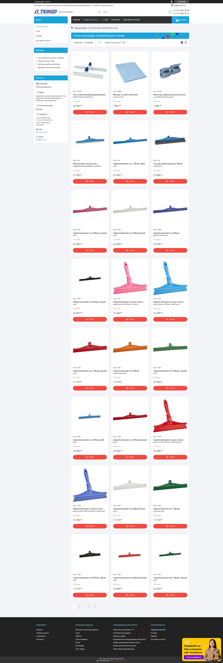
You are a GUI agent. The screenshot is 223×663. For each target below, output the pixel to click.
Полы (78, 633)
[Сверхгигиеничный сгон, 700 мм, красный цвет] (130, 416)
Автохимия (80, 646)
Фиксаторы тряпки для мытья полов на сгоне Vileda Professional (169, 96)
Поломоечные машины (122, 633)
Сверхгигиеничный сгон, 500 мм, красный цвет (130, 579)
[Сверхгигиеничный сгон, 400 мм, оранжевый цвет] (130, 347)
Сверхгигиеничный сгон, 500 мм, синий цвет (88, 441)
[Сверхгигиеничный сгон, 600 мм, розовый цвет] (90, 209)
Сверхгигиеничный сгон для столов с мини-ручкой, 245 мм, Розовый (128, 303)
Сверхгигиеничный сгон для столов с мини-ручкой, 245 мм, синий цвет (168, 303)
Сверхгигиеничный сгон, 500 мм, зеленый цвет (170, 372)
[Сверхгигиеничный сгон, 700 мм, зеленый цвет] (170, 554)
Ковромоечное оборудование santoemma (129, 639)
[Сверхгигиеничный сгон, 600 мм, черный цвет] (90, 278)
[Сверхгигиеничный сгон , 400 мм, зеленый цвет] (170, 485)
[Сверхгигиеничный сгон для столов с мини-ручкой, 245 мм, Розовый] (130, 278)
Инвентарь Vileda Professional (124, 646)
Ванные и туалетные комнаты (87, 630)
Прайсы (154, 636)
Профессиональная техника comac (126, 642)
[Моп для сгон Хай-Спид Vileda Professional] (130, 71)
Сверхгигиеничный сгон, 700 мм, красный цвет (130, 441)
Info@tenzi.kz (41, 140)
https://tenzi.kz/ (42, 132)
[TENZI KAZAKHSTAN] (45, 12)
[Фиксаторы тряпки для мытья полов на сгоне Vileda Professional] (170, 71)
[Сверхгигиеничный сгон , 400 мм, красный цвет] (90, 347)
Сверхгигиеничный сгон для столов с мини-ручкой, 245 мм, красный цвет (168, 441)
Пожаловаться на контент (118, 661)
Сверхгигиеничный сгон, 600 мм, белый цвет (129, 234)
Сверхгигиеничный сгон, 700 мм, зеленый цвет (170, 579)
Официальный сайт (158, 630)
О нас (105, 20)
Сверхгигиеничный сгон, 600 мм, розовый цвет (90, 234)
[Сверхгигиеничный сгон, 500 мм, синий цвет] (90, 416)
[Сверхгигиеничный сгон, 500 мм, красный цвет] (130, 554)
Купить (91, 112)
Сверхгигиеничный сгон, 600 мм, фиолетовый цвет (166, 234)
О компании (40, 636)
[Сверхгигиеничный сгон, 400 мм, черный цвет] (90, 554)
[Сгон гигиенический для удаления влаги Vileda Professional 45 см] (90, 71)
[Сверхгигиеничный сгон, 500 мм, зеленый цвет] (170, 347)
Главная (76, 20)
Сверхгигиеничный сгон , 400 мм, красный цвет (90, 372)
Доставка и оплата (131, 20)
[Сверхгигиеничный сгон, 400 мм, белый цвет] (130, 485)
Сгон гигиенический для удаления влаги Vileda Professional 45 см (89, 96)
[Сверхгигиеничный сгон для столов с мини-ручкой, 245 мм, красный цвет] (170, 416)
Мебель (79, 636)
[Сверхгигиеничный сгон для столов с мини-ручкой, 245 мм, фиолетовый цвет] (90, 485)
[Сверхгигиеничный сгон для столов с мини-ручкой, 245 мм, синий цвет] (170, 278)
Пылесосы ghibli (119, 636)
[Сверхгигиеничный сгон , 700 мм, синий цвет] (130, 140)
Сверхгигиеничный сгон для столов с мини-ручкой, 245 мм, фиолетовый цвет (89, 510)
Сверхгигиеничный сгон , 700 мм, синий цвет (129, 165)
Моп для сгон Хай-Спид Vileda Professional (125, 96)
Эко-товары (80, 649)
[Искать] (99, 12)
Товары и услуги (90, 20)
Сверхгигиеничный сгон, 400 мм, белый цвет (129, 510)
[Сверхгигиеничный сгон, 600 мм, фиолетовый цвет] (170, 209)
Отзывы (39, 36)
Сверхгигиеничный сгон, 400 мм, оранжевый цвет (126, 372)
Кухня (78, 642)
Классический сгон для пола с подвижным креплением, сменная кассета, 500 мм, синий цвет (87, 166)
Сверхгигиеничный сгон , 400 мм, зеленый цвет (166, 510)
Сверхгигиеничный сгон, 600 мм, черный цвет (89, 303)
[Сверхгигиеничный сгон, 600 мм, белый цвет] (130, 209)
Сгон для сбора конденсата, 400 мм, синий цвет (168, 165)
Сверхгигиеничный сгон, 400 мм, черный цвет (89, 579)
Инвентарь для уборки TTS (123, 630)
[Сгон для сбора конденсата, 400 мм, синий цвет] (170, 140)
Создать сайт (39, 1)
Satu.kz (121, 659)
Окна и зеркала (81, 639)
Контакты (116, 20)
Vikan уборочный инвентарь (124, 649)
